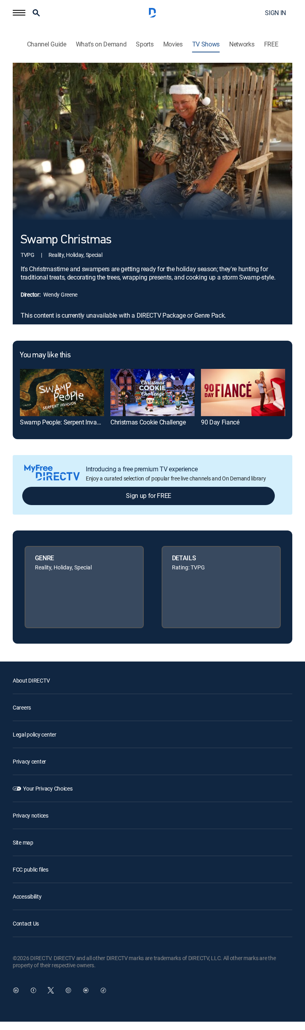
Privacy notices (30, 815)
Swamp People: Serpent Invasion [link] (64, 422)
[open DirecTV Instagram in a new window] (68, 990)
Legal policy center (34, 734)
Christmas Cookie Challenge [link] (148, 422)
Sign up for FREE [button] (148, 495)
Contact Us (26, 923)
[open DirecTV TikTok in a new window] (103, 990)
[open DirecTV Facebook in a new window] (33, 990)
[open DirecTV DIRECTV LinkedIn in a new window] (16, 990)
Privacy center (29, 761)
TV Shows (206, 44)
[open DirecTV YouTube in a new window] (86, 990)
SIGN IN (275, 12)
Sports (144, 44)
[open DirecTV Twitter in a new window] (51, 990)
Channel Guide (46, 44)
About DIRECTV (31, 680)
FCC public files (30, 869)
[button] (19, 12)
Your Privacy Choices (47, 788)
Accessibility (27, 896)
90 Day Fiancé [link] (220, 422)
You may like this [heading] (45, 355)
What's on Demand (101, 44)
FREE (271, 44)
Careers (22, 707)
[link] (62, 392)
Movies (173, 44)
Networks (241, 44)
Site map (23, 842)
